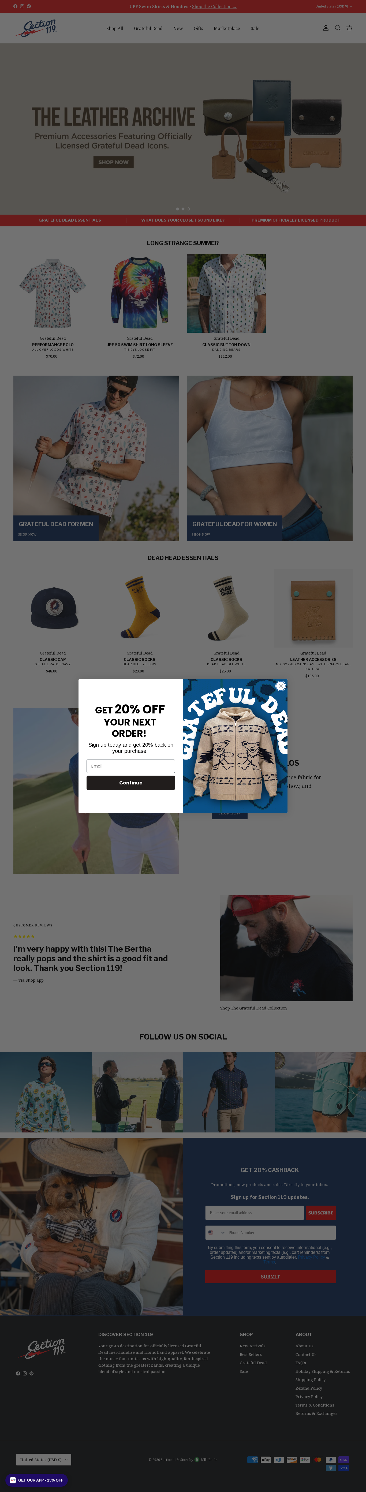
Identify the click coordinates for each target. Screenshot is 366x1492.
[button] (36, 1480)
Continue (131, 782)
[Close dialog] (280, 686)
